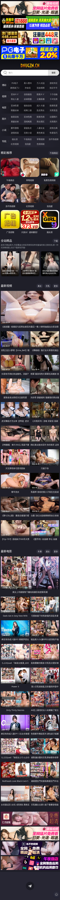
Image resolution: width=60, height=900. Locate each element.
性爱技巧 (53, 132)
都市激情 (15, 128)
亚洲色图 (28, 116)
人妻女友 (41, 128)
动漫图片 (53, 116)
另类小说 (28, 132)
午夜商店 (28, 139)
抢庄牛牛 (53, 87)
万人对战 (41, 83)
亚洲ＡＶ (15, 94)
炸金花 (28, 87)
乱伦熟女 (41, 110)
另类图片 (53, 121)
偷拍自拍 (28, 105)
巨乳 (48, 286)
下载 (56, 241)
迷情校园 (15, 132)
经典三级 (28, 110)
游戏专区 (53, 83)
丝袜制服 (28, 99)
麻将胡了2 (14, 87)
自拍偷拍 (28, 94)
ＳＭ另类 (53, 99)
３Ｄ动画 (53, 94)
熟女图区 (41, 121)
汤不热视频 (53, 139)
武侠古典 (53, 128)
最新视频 (6, 286)
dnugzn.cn (30, 65)
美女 (40, 286)
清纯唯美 (28, 121)
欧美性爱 (53, 105)
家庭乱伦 (28, 128)
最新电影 (6, 551)
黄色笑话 (41, 132)
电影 (4, 107)
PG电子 (15, 83)
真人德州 (28, 83)
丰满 (40, 551)
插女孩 (15, 139)
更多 (56, 286)
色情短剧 (41, 144)
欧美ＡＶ (41, 94)
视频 (4, 96)
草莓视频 (41, 139)
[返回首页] (56, 894)
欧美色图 (41, 116)
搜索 (54, 72)
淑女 (48, 551)
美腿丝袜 (15, 121)
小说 (4, 130)
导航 (4, 141)
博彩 (4, 85)
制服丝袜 (15, 110)
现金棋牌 (41, 87)
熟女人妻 (15, 99)
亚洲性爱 (15, 105)
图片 (4, 118)
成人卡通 (41, 105)
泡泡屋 (28, 144)
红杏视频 (15, 144)
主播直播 (41, 99)
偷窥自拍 (15, 116)
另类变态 (53, 110)
